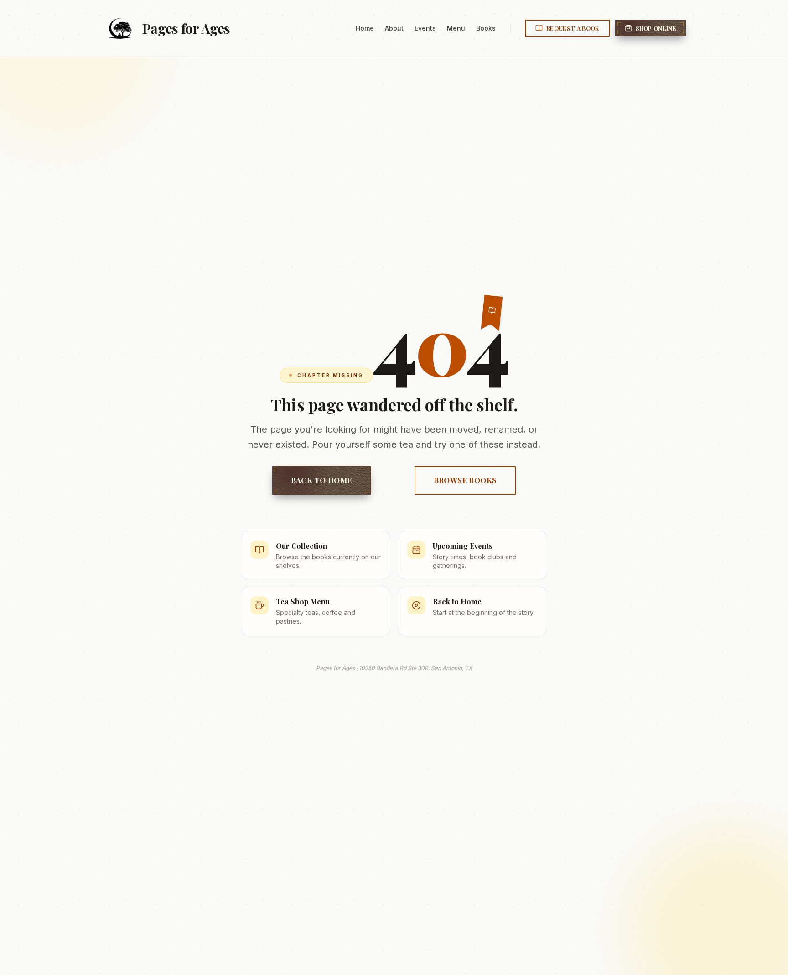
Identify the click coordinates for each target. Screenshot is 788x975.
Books (486, 28)
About (394, 28)
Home (365, 28)
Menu (456, 28)
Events (425, 28)
